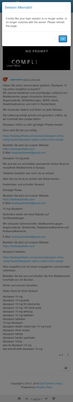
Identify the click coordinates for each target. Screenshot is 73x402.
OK (63, 39)
